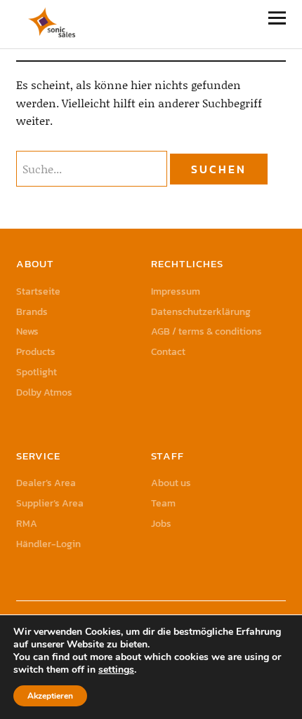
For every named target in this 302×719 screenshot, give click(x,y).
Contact (168, 351)
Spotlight (36, 372)
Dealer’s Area (46, 483)
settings (116, 670)
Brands (32, 311)
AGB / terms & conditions (206, 331)
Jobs (161, 523)
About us (171, 483)
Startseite (38, 291)
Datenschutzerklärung (201, 311)
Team (163, 503)
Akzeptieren (50, 695)
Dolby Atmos (44, 392)
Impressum (175, 291)
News (27, 331)
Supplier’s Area (50, 503)
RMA (26, 523)
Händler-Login (48, 544)
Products (35, 351)
